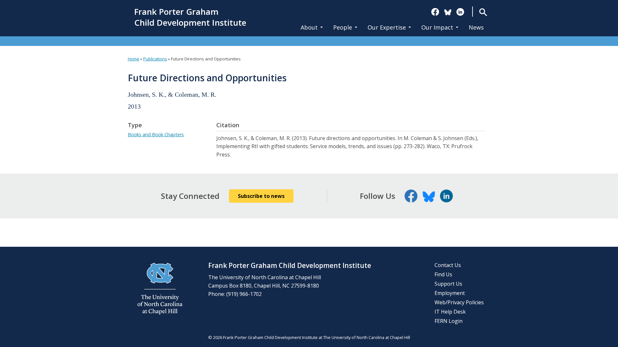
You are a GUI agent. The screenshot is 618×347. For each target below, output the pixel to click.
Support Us (448, 283)
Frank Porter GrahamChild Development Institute (190, 17)
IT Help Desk (450, 311)
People (342, 27)
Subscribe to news (261, 196)
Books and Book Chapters (156, 134)
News (476, 27)
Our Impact (437, 27)
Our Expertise (387, 27)
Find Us (443, 274)
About (309, 27)
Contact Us (448, 265)
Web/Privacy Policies (459, 302)
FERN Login (449, 321)
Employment (450, 293)
